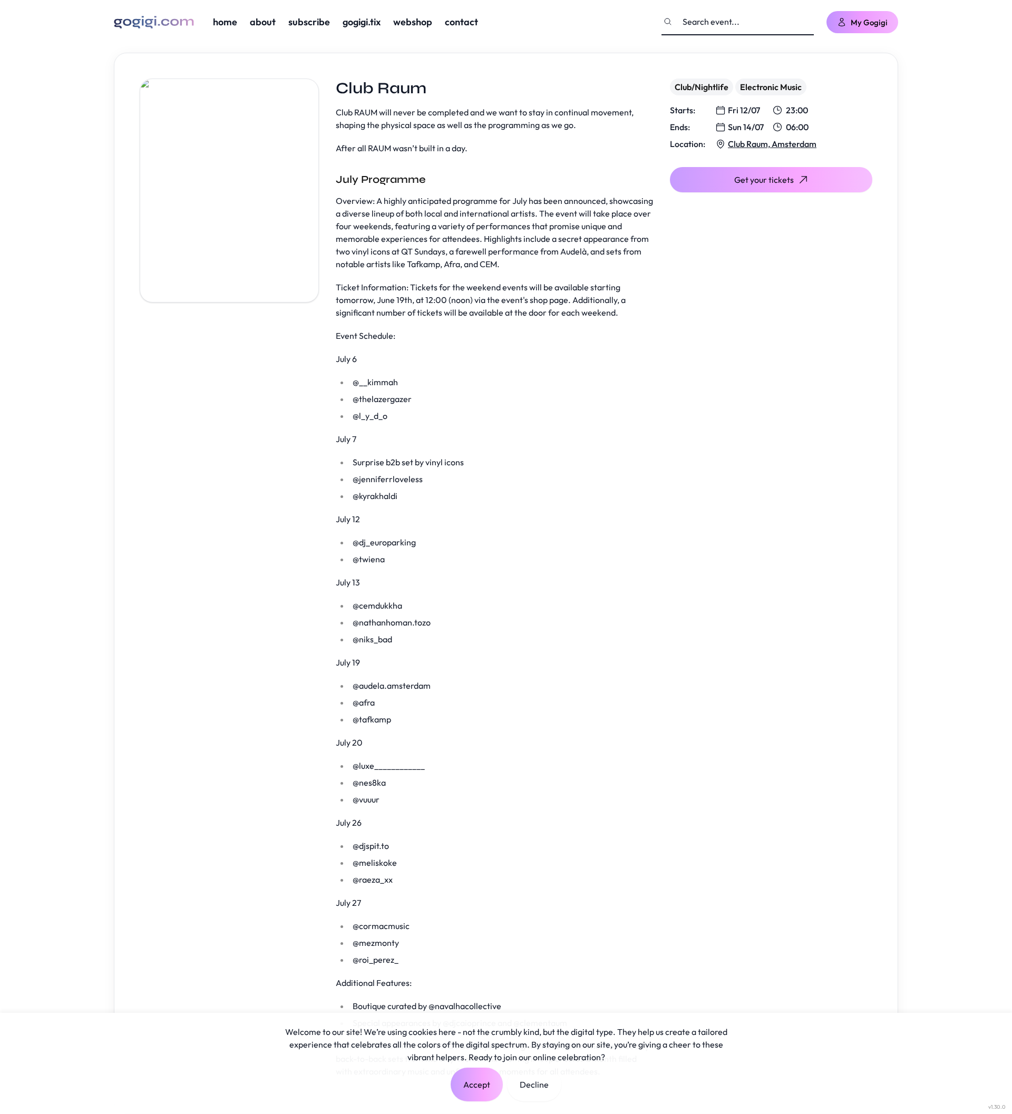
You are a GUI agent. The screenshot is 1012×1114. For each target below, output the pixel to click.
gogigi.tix (362, 22)
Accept (476, 1084)
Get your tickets (764, 179)
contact (461, 22)
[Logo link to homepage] (154, 22)
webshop (412, 22)
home (225, 22)
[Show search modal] (667, 21)
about (263, 22)
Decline (534, 1084)
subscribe (309, 22)
